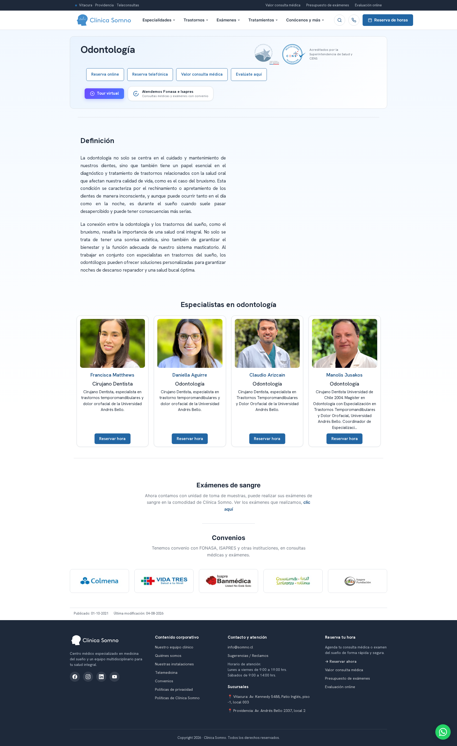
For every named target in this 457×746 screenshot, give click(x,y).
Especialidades (157, 19)
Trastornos (194, 19)
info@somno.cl (240, 647)
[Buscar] (339, 20)
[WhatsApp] (443, 732)
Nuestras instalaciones (174, 664)
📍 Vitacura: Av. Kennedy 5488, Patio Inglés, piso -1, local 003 (269, 699)
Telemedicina (166, 672)
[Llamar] (353, 20)
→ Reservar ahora (341, 661)
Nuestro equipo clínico (174, 647)
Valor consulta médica (283, 5)
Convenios (164, 681)
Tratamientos (261, 19)
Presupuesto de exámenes (327, 5)
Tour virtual (108, 93)
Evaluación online (368, 5)
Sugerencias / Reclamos (248, 655)
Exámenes (226, 19)
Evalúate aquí (249, 74)
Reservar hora (112, 438)
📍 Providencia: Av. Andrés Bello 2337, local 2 (266, 710)
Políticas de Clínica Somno (177, 697)
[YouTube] (114, 677)
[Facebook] (75, 677)
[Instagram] (88, 677)
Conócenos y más (303, 19)
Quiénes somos (168, 655)
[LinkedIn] (101, 677)
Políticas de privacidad (174, 689)
